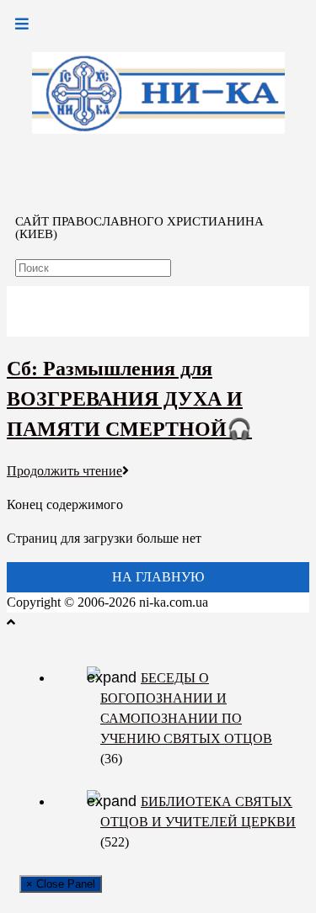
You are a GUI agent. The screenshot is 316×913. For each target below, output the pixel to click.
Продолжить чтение (64, 471)
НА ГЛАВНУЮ (158, 577)
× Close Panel (60, 884)
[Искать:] (93, 267)
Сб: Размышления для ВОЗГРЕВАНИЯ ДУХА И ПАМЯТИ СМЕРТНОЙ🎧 (129, 399)
